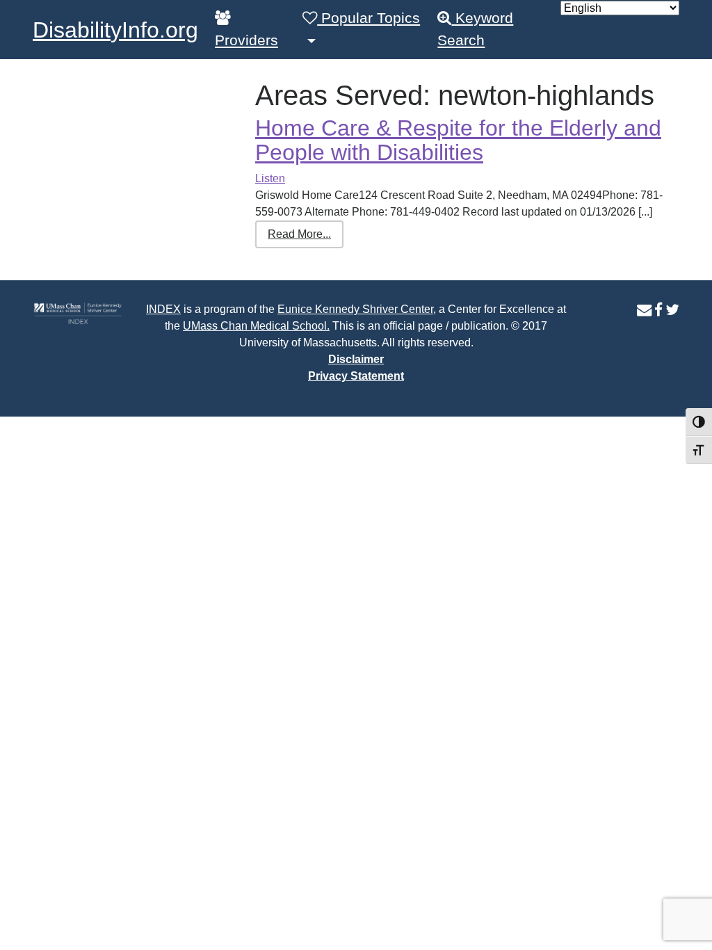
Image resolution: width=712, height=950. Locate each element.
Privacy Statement (356, 376)
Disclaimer (356, 359)
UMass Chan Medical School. (256, 326)
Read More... (299, 234)
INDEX (163, 309)
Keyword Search (475, 29)
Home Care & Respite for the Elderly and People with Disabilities (458, 140)
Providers (246, 40)
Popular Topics (368, 18)
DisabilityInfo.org (115, 29)
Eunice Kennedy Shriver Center (355, 309)
